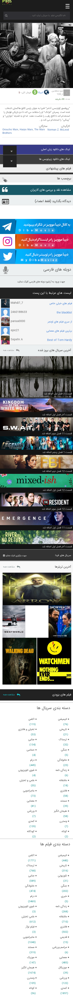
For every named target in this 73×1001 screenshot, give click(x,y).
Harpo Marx (26, 129)
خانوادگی (29, 886)
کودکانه (30, 831)
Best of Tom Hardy (59, 340)
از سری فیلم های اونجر (60, 322)
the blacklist (64, 312)
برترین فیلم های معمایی (59, 331)
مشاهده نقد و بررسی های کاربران (50, 190)
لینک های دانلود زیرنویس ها (54, 159)
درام (32, 896)
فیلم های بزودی (61, 694)
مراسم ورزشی (59, 947)
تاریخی (63, 865)
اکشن (31, 855)
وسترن (30, 978)
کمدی (64, 988)
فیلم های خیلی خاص (60, 303)
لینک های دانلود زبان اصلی (55, 149)
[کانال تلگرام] (36, 232)
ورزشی (63, 978)
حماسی (30, 750)
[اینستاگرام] (36, 247)
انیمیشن (62, 855)
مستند (31, 947)
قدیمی (63, 937)
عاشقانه (63, 916)
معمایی (63, 957)
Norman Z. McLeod (58, 130)
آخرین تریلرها (63, 566)
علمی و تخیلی (26, 780)
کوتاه (31, 988)
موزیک (30, 957)
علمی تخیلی (27, 916)
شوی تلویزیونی (26, 906)
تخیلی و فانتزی (26, 729)
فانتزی (63, 927)
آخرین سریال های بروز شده (54, 350)
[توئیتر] (36, 262)
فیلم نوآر (30, 927)
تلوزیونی (62, 876)
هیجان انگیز (27, 967)
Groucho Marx (10, 129)
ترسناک (30, 865)
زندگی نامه (61, 906)
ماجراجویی (28, 937)
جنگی (64, 886)
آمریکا (40, 93)
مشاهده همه (8, 350)
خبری (64, 896)
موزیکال (62, 967)
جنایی (31, 876)
